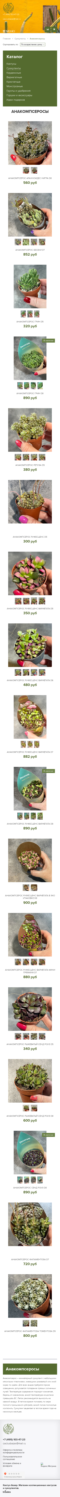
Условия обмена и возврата (12, 1464)
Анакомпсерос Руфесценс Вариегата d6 (30, 680)
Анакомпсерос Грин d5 (30, 321)
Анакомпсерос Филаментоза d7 (30, 1259)
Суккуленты (20, 38)
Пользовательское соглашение (12, 1458)
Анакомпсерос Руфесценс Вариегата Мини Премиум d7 (30, 971)
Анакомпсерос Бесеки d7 (30, 250)
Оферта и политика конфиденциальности (13, 1451)
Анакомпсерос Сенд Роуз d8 (30, 1187)
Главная (7, 38)
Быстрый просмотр (27, 143)
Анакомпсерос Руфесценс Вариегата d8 (30, 823)
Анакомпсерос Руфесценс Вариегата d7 (30, 752)
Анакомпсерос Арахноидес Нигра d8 (30, 178)
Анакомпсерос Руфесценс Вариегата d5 (30, 608)
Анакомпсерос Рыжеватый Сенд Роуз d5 (30, 1044)
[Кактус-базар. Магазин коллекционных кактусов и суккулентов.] (9, 13)
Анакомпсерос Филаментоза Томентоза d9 (30, 1331)
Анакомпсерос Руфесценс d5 (30, 537)
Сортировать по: (10, 44)
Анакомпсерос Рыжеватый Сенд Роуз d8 (30, 1116)
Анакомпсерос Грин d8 (30, 393)
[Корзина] (54, 29)
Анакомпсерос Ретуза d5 (30, 465)
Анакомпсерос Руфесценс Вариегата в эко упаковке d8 (30, 896)
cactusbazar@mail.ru (12, 19)
